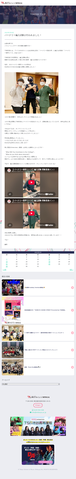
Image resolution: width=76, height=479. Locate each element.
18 (49, 261)
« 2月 (4, 269)
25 (49, 264)
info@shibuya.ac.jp (38, 412)
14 (7, 261)
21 (7, 264)
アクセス (37, 405)
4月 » (71, 269)
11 (49, 259)
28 (7, 266)
